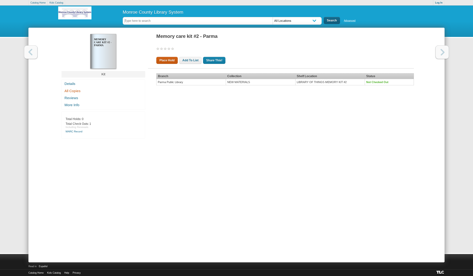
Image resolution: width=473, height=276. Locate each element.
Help (66, 272)
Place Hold (167, 60)
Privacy (77, 272)
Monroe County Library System (153, 12)
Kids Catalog (56, 2)
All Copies (72, 91)
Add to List (190, 60)
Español (43, 266)
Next (442, 52)
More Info (71, 105)
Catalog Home (38, 2)
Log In (439, 2)
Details (69, 84)
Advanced (349, 20)
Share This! (214, 60)
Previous (31, 52)
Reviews (71, 98)
